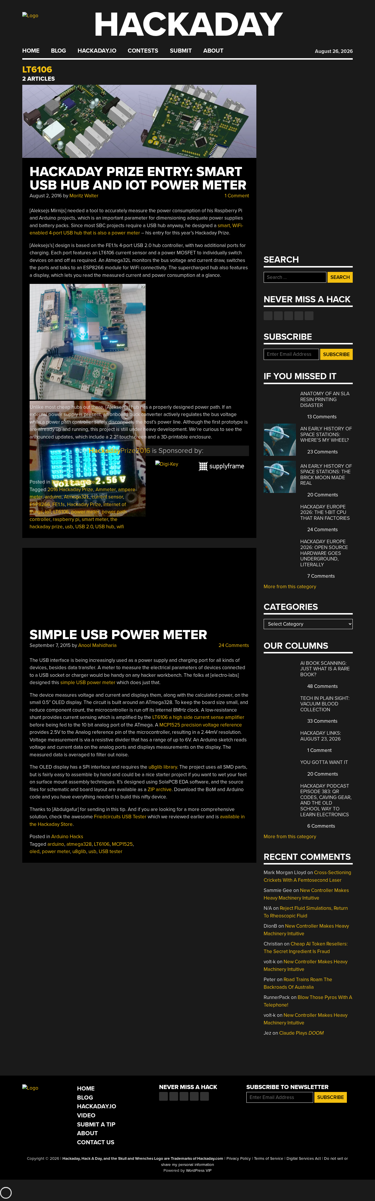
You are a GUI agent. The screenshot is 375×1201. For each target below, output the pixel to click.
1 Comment (236, 196)
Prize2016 (119, 450)
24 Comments (233, 645)
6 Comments (320, 826)
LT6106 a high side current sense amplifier (198, 717)
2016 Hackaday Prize (70, 489)
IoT (48, 512)
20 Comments (322, 495)
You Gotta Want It (324, 762)
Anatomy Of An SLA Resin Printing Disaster (325, 399)
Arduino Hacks (67, 837)
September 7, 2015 (50, 645)
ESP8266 (40, 504)
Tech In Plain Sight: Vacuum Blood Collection (325, 704)
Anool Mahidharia (97, 645)
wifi (120, 527)
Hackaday (188, 25)
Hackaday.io (97, 50)
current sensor (107, 497)
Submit (181, 50)
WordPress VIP (199, 1170)
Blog (58, 50)
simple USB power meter (87, 682)
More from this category (290, 587)
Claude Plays (301, 1033)
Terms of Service (268, 1158)
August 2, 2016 (46, 196)
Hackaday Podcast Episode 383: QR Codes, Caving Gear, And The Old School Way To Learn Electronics (326, 800)
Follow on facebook (268, 315)
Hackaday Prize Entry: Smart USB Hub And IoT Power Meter (138, 178)
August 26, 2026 (334, 51)
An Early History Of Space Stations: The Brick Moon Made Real (326, 474)
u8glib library (163, 767)
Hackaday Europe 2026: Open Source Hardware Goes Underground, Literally (324, 553)
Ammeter (106, 489)
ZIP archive (160, 789)
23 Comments (322, 452)
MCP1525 (122, 844)
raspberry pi (66, 519)
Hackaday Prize (84, 504)
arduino (53, 497)
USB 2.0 (84, 527)
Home (31, 50)
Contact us (309, 315)
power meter (85, 512)
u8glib (79, 851)
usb (69, 527)
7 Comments (320, 576)
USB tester (110, 851)
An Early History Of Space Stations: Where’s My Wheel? (326, 434)
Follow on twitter (278, 315)
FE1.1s (58, 504)
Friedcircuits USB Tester (120, 817)
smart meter (95, 519)
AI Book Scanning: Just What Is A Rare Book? (325, 669)
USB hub (104, 527)
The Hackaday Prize (73, 482)
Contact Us (95, 1142)
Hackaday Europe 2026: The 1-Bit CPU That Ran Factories (325, 512)
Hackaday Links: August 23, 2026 (320, 736)
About (213, 50)
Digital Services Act (304, 1158)
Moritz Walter (83, 196)
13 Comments (321, 417)
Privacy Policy (238, 1158)
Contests (143, 50)
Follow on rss (298, 315)
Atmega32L (76, 497)
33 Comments (322, 721)
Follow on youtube (288, 315)
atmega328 (79, 844)
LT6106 (61, 512)
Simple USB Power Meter (118, 635)
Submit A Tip (96, 1124)
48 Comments (322, 686)
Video (86, 1115)
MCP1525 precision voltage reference (200, 725)
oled (35, 851)
